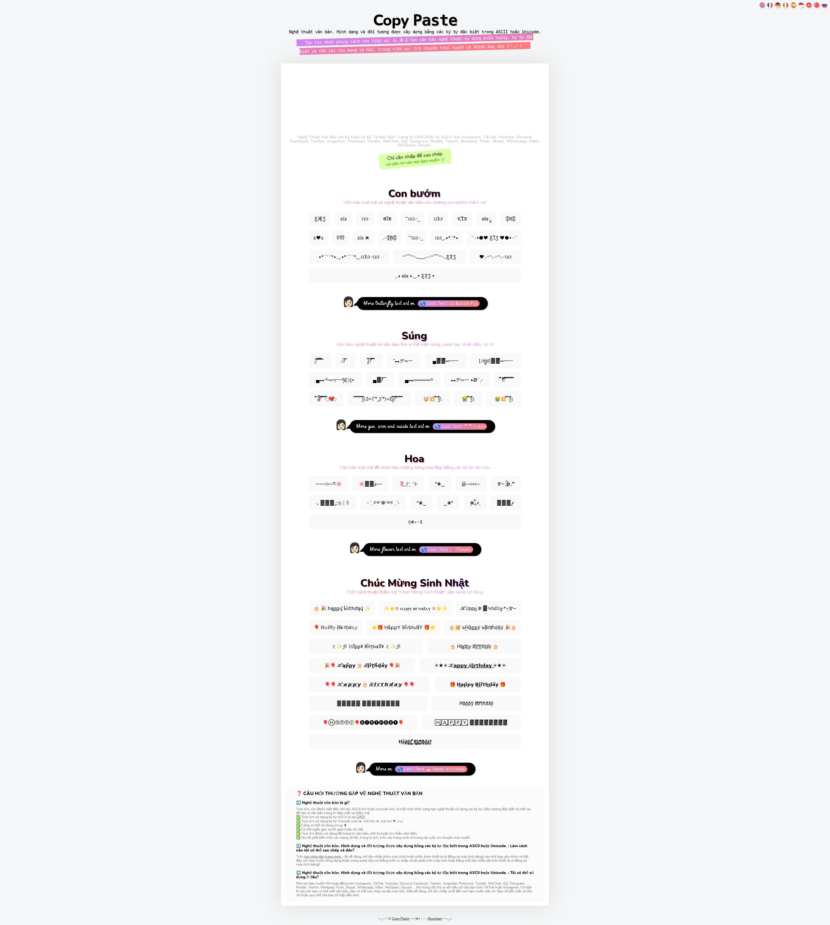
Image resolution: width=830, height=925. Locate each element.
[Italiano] (785, 6)
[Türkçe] (816, 6)
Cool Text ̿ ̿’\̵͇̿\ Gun (463, 426)
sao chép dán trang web (323, 856)
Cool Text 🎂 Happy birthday (434, 769)
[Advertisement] (415, 102)
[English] (762, 6)
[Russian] (824, 6)
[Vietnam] (809, 6)
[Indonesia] (801, 6)
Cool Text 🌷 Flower (449, 549)
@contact (435, 918)
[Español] (793, 6)
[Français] (770, 6)
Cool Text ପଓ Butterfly (452, 303)
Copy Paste (400, 918)
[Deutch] (778, 6)
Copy (415, 21)
